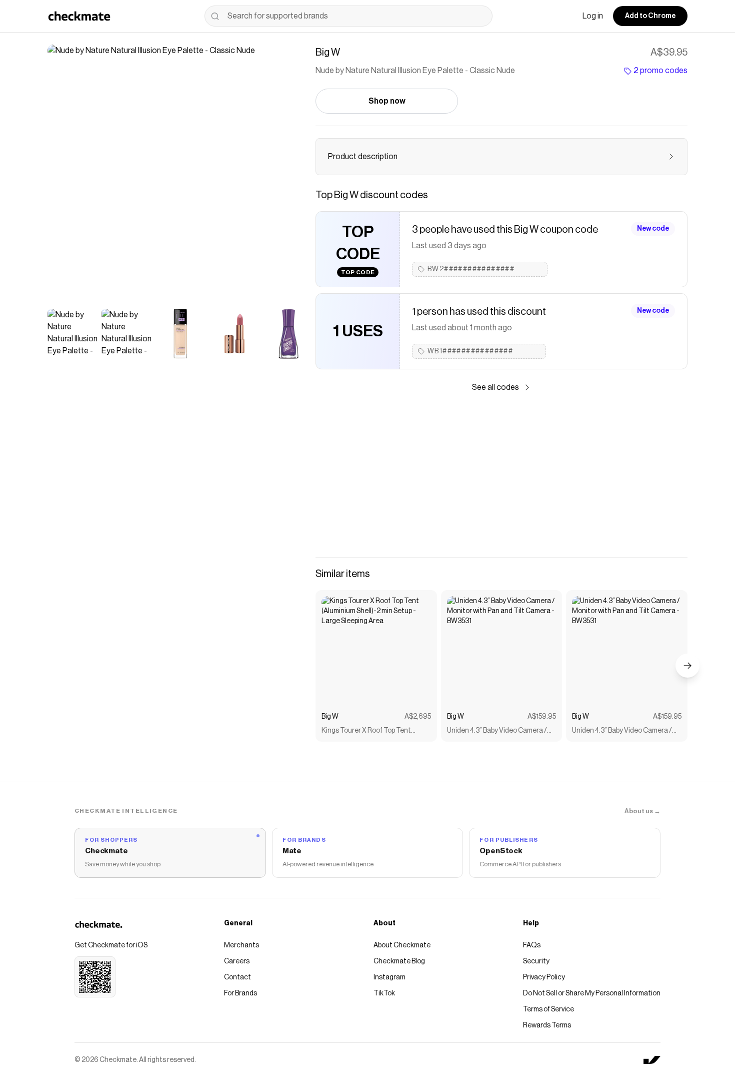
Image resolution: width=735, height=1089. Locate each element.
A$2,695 (417, 716)
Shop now (387, 101)
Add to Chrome (650, 16)
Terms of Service (548, 1009)
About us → (642, 811)
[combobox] (348, 16)
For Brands (240, 993)
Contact (237, 977)
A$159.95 (542, 716)
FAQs (531, 945)
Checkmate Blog (399, 961)
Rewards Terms (547, 1025)
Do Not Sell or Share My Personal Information (591, 993)
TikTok (384, 993)
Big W (330, 716)
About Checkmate (402, 945)
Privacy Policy (544, 977)
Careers (237, 961)
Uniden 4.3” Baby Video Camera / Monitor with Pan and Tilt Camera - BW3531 (500, 731)
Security (536, 961)
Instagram (390, 977)
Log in (592, 16)
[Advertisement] (502, 475)
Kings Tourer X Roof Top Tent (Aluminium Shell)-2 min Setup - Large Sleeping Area (369, 731)
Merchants (241, 945)
